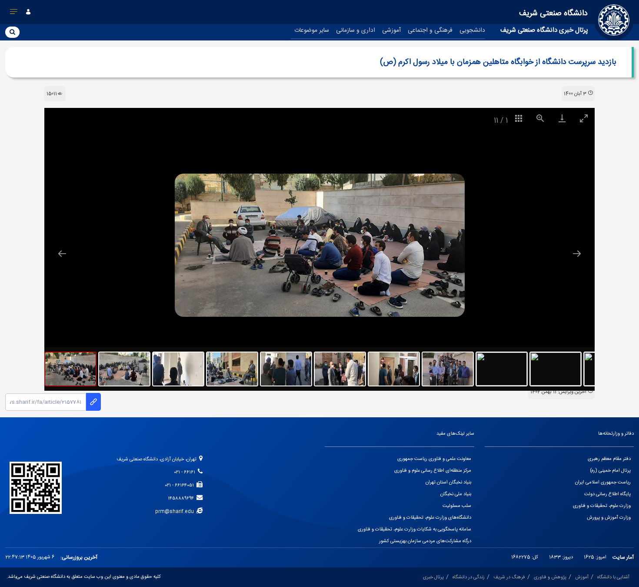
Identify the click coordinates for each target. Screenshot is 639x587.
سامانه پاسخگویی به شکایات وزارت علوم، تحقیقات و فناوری (414, 529)
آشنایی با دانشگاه (613, 577)
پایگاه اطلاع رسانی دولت (607, 494)
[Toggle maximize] (584, 118)
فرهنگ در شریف (509, 577)
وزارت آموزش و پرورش (609, 518)
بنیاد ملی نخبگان (455, 494)
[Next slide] (577, 253)
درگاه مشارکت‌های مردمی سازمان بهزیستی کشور (425, 541)
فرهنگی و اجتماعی (430, 30)
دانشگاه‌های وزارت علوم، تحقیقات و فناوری (430, 518)
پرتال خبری (433, 577)
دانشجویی (472, 30)
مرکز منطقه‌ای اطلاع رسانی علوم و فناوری (432, 471)
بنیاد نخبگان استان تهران (448, 482)
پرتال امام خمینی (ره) (610, 471)
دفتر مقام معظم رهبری (609, 459)
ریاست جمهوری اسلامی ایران (603, 482)
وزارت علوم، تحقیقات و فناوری (602, 506)
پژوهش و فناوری (550, 577)
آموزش (582, 577)
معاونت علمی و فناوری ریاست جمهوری (434, 459)
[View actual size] (540, 118)
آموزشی (391, 30)
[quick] (13, 13)
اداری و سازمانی (355, 30)
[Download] (562, 118)
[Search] (12, 32)
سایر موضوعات (311, 30)
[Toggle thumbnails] (518, 118)
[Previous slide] (62, 253)
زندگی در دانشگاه (469, 577)
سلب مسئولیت (457, 506)
